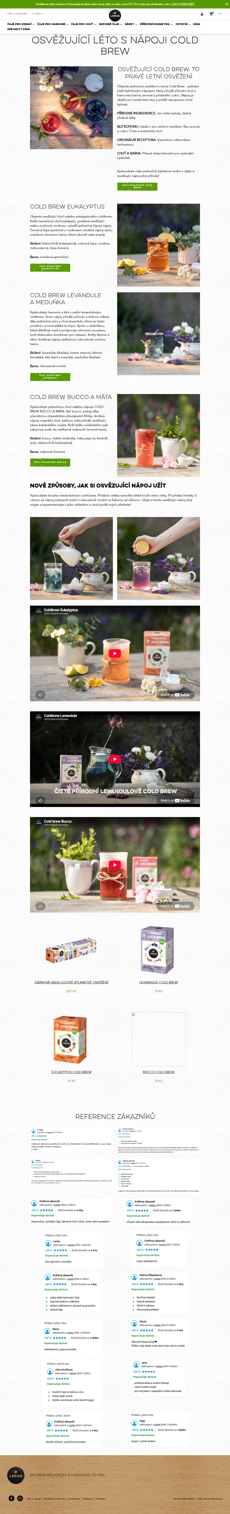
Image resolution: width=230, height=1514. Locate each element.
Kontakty (101, 1499)
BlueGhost (217, 1499)
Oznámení (88, 1499)
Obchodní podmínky (55, 1499)
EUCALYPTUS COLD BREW (71, 1072)
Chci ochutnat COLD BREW (137, 186)
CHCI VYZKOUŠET (183, 4)
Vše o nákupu (17, 14)
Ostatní (181, 24)
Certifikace (74, 1499)
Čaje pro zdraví (19, 24)
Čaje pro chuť (82, 24)
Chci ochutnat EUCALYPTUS (50, 268)
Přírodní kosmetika (155, 24)
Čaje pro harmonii (51, 24)
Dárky (129, 24)
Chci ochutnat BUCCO (50, 462)
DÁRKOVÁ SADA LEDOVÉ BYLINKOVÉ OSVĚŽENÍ (71, 982)
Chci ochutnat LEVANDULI (50, 377)
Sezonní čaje (109, 24)
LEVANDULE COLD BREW (158, 982)
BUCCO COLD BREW (158, 1072)
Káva (196, 24)
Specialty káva (18, 29)
